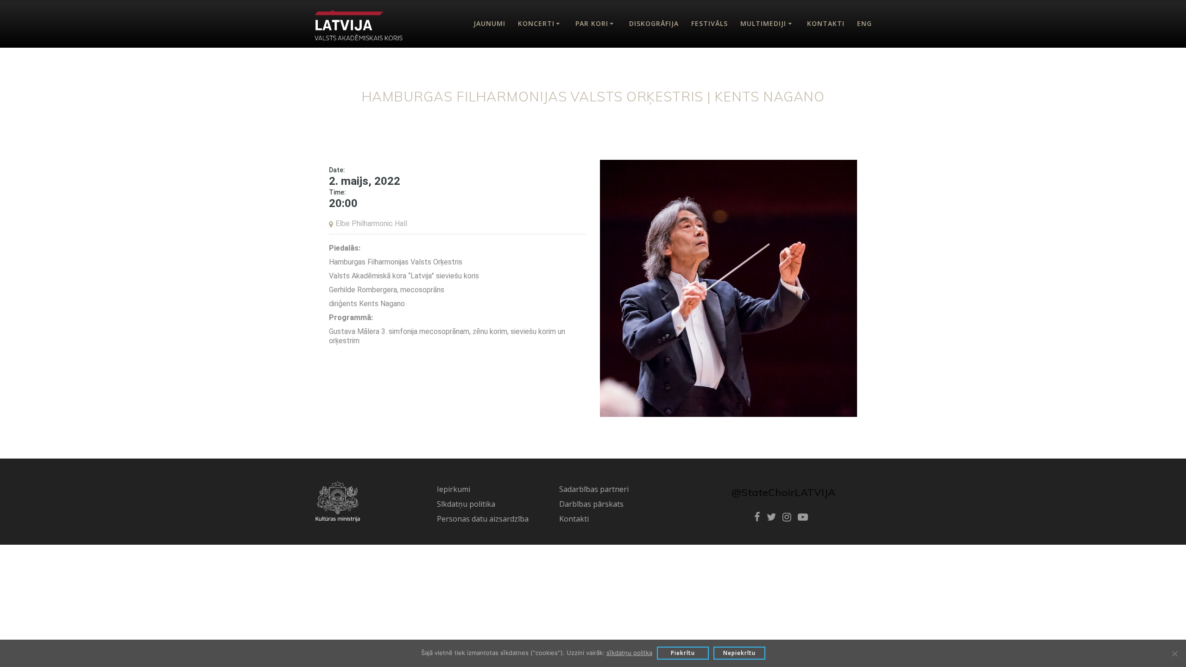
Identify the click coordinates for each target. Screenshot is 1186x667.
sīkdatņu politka (629, 652)
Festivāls (709, 23)
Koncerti (536, 23)
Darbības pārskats (591, 504)
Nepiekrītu (739, 653)
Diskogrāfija (654, 23)
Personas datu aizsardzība (483, 519)
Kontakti (826, 23)
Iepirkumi (453, 489)
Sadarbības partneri (594, 489)
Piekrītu (683, 653)
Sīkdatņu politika (466, 504)
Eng (864, 23)
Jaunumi (489, 23)
